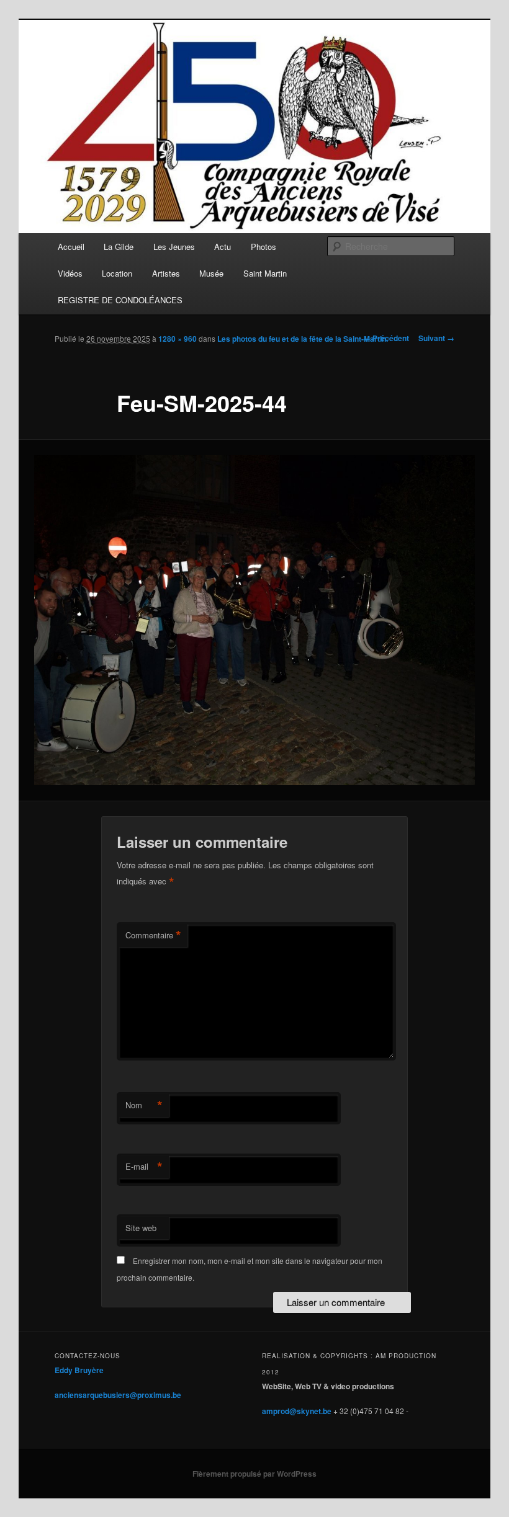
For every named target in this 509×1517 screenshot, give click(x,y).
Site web (140, 1228)
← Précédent (386, 338)
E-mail (144, 1167)
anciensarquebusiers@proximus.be (118, 1394)
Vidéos (70, 273)
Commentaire (153, 935)
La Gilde (118, 246)
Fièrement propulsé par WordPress (254, 1473)
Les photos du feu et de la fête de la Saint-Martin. (302, 338)
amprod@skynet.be (296, 1411)
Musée (211, 273)
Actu (222, 246)
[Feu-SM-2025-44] (254, 620)
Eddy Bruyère (79, 1370)
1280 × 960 (177, 338)
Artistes (166, 273)
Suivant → (436, 338)
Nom (144, 1105)
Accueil (71, 246)
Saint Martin (265, 273)
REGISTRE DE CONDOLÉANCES (120, 300)
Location (117, 273)
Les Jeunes (174, 246)
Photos (263, 246)
